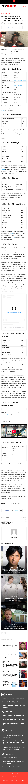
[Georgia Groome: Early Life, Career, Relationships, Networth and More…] (23, 646)
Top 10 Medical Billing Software (12, 702)
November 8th (18, 85)
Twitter (11, 409)
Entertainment (11, 16)
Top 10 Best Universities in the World (13, 719)
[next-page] (5, 633)
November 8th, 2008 (20, 80)
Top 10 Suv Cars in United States (12, 767)
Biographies (7, 13)
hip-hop (12, 49)
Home (2, 13)
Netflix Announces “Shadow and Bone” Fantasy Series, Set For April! (14, 748)
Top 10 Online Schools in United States (14, 698)
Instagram (5, 409)
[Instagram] (12, 774)
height (11, 233)
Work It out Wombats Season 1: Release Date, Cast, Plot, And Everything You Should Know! (14, 735)
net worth (14, 503)
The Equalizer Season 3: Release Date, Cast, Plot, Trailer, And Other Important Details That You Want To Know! (7, 521)
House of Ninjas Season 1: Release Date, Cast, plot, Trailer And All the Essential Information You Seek (14, 570)
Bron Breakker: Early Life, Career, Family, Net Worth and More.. (14, 3)
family (3, 169)
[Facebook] (10, 774)
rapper (3, 110)
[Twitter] (18, 774)
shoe (13, 237)
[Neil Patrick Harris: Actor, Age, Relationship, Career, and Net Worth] (14, 616)
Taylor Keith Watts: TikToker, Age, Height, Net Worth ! (14, 599)
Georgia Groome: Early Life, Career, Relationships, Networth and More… (10, 647)
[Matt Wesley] (2, 23)
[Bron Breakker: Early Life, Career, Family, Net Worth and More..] (23, 683)
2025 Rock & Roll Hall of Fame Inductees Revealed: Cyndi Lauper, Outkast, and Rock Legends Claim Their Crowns (10, 675)
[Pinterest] (15, 774)
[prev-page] (2, 633)
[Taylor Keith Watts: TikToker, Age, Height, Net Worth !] (14, 588)
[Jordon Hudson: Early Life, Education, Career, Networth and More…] (23, 655)
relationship (20, 503)
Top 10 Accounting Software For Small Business (14, 706)
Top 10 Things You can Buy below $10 (13, 716)
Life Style (17, 16)
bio (6, 503)
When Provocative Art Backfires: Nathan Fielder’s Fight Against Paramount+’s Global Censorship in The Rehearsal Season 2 (10, 665)
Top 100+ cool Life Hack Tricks (11, 758)
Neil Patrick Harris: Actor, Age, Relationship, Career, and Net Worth (14, 627)
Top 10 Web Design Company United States (13, 724)
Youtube (17, 409)
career (9, 503)
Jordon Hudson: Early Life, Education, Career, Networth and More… (10, 656)
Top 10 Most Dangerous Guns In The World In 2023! (13, 762)
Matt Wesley (8, 23)
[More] (21, 27)
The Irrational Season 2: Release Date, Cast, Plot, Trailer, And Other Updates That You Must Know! (13, 742)
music (24, 367)
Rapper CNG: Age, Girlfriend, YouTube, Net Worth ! (21, 520)
